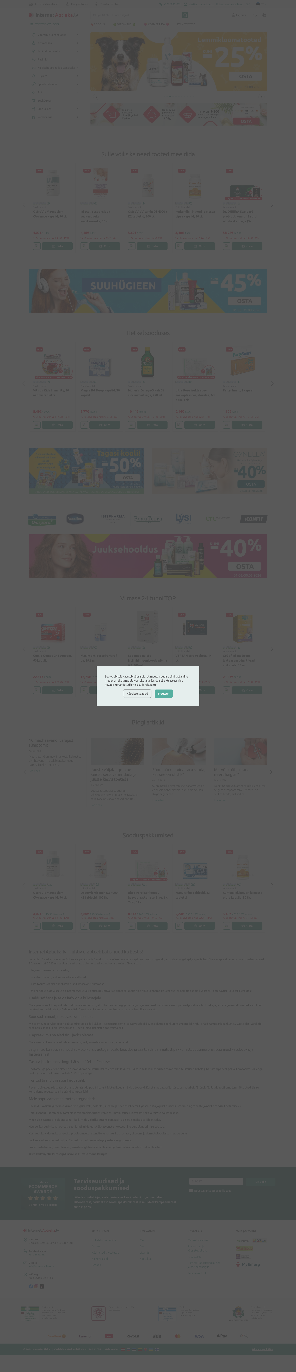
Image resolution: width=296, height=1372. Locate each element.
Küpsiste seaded (137, 693)
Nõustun (163, 693)
